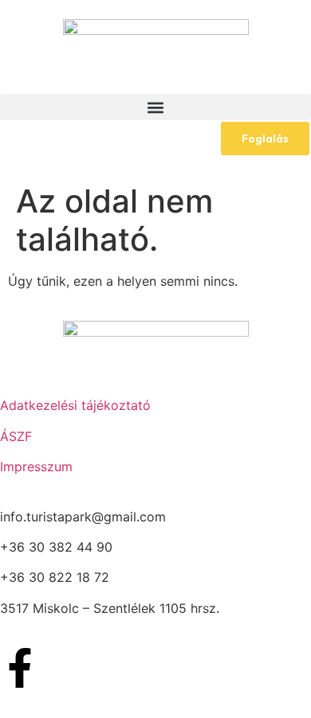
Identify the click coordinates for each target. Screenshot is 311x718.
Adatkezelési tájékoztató (75, 405)
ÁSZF (16, 436)
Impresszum (36, 466)
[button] (155, 107)
